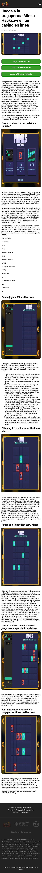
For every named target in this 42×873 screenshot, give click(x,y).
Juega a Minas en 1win (21, 61)
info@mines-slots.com (24, 867)
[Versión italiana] (18, 32)
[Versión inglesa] (8, 32)
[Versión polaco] (34, 32)
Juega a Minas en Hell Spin (21, 74)
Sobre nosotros (29, 810)
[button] (40, 4)
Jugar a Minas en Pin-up (21, 68)
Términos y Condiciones (21, 812)
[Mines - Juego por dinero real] (4, 3)
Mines (12, 808)
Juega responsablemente (23, 808)
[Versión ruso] (3, 32)
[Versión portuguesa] (29, 32)
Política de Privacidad (15, 810)
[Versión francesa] (13, 32)
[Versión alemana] (23, 32)
